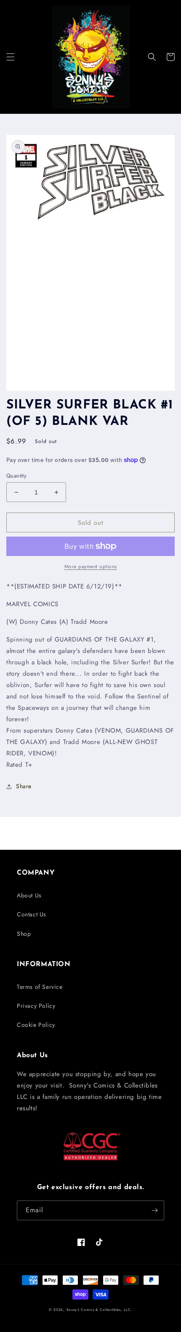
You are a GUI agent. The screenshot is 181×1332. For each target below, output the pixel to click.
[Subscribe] (154, 1210)
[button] (10, 57)
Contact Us (31, 914)
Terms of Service (40, 987)
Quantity (16, 476)
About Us (29, 895)
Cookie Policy (36, 1024)
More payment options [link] (90, 566)
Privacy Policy (36, 1006)
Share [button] (24, 786)
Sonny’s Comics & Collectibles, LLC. (100, 1309)
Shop (24, 933)
